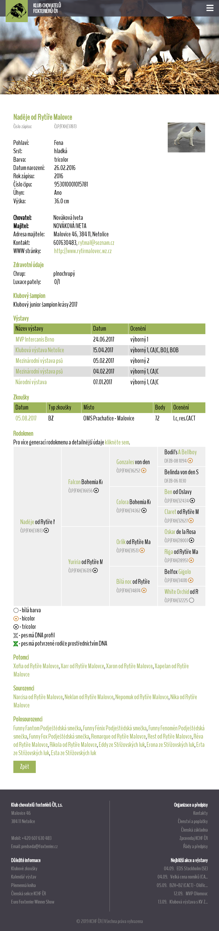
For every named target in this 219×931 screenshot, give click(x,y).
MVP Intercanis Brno (34, 339)
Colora (122, 502)
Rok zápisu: (23, 176)
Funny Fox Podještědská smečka (59, 736)
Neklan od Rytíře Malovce (89, 697)
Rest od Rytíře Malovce (170, 736)
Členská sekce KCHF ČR (28, 893)
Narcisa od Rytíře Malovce (38, 697)
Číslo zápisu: (22, 126)
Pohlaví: (21, 143)
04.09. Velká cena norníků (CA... (183, 876)
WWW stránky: (27, 251)
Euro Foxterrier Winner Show (32, 901)
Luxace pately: (27, 282)
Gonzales (125, 462)
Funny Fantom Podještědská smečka (47, 728)
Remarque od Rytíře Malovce (118, 736)
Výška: (19, 201)
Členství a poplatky (193, 821)
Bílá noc (124, 581)
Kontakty (200, 813)
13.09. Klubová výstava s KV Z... (183, 901)
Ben (168, 491)
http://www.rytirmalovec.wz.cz (83, 251)
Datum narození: (29, 168)
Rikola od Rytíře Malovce (73, 744)
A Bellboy (187, 452)
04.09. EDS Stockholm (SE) (186, 868)
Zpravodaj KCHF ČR (193, 838)
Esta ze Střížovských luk (73, 753)
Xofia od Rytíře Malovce (36, 666)
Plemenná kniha (23, 885)
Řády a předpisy (195, 846)
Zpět (24, 766)
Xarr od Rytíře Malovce (82, 666)
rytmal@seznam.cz (96, 242)
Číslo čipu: (22, 184)
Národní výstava (31, 382)
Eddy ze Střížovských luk (122, 744)
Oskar (170, 531)
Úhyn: (18, 193)
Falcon (74, 482)
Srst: (17, 151)
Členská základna (194, 829)
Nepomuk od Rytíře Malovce (142, 697)
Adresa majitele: (29, 234)
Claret (170, 511)
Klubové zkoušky (24, 868)
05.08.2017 (26, 418)
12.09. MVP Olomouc (191, 893)
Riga (169, 551)
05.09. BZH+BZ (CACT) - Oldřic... (182, 885)
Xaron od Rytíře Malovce (129, 666)
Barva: (19, 160)
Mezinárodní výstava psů (39, 360)
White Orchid (177, 591)
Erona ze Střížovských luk (170, 744)
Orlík (121, 542)
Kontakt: (21, 243)
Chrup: (19, 274)
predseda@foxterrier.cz (39, 846)
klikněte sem (117, 442)
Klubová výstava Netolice (39, 350)
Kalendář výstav (23, 876)
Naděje (27, 522)
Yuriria (74, 561)
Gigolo (184, 571)
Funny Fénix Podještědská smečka (115, 728)
